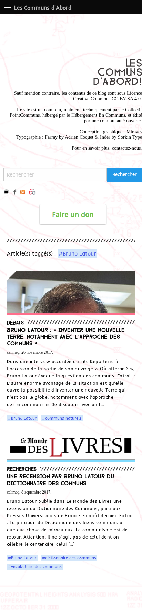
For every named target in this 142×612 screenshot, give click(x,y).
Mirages (134, 131)
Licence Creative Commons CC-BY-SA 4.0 (107, 96)
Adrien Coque (78, 137)
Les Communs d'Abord (42, 7)
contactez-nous (126, 148)
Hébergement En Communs (98, 115)
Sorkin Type (130, 137)
